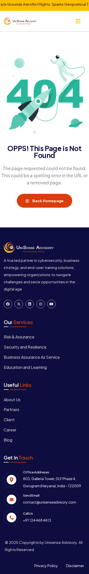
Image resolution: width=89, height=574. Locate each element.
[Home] (20, 21)
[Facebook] (8, 304)
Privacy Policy (46, 565)
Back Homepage (48, 200)
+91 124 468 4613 (37, 520)
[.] (78, 21)
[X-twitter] (19, 304)
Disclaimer (75, 565)
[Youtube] (51, 304)
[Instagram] (40, 304)
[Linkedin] (29, 304)
